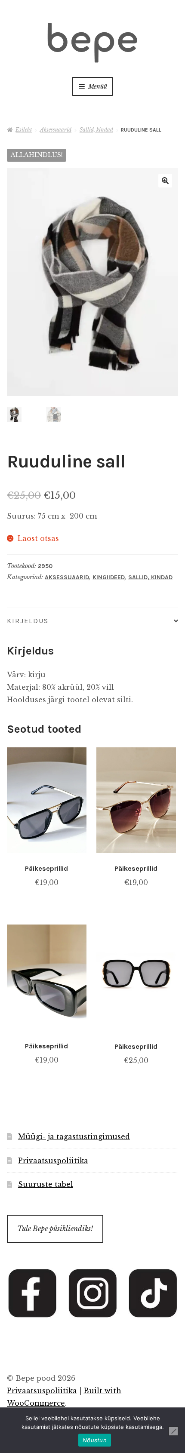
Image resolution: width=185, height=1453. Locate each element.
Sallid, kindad (96, 129)
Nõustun (95, 1440)
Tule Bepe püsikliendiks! (55, 1228)
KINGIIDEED (108, 577)
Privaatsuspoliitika (53, 1160)
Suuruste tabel (45, 1184)
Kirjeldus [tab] (28, 621)
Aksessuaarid (55, 129)
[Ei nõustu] (173, 1431)
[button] (165, 180)
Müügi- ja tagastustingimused (74, 1136)
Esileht (23, 129)
